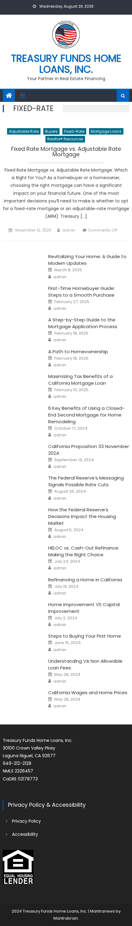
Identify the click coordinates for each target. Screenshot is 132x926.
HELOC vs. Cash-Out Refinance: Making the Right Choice (83, 551)
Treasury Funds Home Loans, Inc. (66, 63)
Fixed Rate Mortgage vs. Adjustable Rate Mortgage (66, 152)
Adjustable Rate (24, 131)
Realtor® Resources (65, 139)
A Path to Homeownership (78, 351)
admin (68, 230)
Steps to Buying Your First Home (84, 636)
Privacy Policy (26, 821)
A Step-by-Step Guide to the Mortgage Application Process (82, 323)
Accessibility (25, 834)
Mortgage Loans (106, 131)
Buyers (51, 131)
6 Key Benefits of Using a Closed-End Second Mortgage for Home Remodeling (86, 415)
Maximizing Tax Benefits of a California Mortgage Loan (80, 379)
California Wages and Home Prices (87, 692)
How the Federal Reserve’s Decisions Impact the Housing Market (82, 516)
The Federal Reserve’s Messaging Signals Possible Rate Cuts (86, 481)
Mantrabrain (65, 918)
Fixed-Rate (74, 131)
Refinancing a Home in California (85, 579)
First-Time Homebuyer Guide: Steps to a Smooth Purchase (81, 291)
